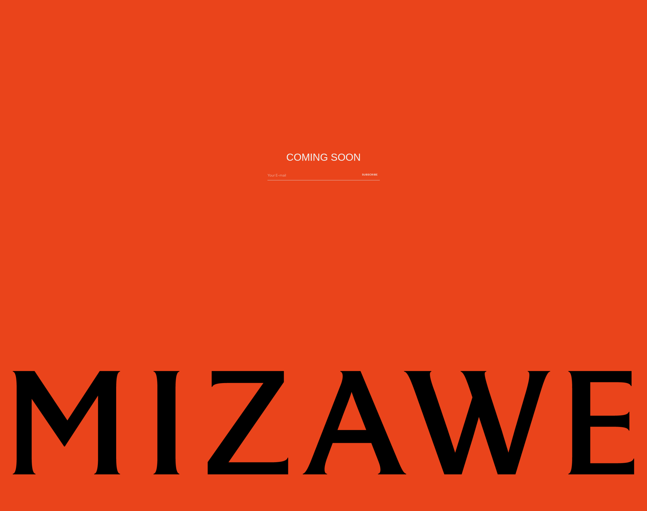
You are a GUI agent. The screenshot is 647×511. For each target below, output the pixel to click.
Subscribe (370, 174)
